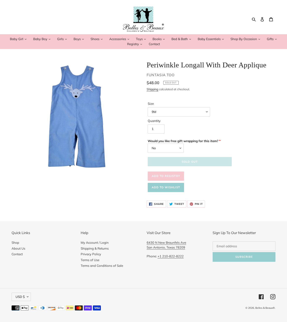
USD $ (20, 297)
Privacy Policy (91, 254)
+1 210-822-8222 (171, 256)
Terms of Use (90, 260)
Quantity (154, 121)
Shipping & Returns (95, 248)
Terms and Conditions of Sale (102, 266)
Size (151, 104)
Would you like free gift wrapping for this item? (183, 141)
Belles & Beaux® (265, 307)
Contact (17, 254)
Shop (15, 243)
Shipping (152, 89)
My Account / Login (95, 243)
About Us (18, 248)
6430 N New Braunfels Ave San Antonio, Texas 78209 (166, 245)
